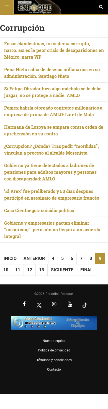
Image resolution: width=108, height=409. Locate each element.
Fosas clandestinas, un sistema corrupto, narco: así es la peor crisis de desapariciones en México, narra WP (54, 50)
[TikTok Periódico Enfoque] (84, 305)
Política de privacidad (54, 350)
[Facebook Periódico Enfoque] (24, 304)
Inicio (10, 258)
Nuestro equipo (54, 341)
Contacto (54, 369)
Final (86, 269)
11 (17, 269)
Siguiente (62, 269)
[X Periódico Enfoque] (39, 305)
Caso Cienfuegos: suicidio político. (39, 210)
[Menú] (7, 7)
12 (29, 269)
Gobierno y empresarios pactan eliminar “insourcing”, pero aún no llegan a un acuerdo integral (52, 229)
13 (41, 269)
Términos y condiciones (54, 360)
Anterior (34, 258)
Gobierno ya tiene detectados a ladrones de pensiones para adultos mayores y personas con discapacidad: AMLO (50, 172)
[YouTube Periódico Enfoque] (69, 304)
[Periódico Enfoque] (39, 7)
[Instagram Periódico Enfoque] (54, 304)
